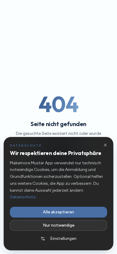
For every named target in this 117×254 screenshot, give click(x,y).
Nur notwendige (58, 225)
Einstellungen (63, 238)
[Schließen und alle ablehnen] (105, 145)
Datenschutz (23, 197)
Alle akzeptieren (58, 212)
